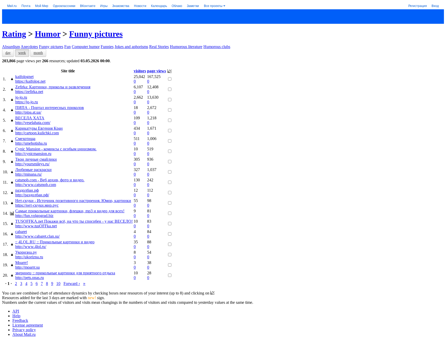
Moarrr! (21, 262)
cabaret (21, 231)
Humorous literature (186, 46)
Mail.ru (12, 5)
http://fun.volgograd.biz (34, 215)
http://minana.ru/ (28, 174)
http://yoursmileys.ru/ (32, 164)
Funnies (107, 46)
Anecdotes (29, 46)
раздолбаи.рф (27, 190)
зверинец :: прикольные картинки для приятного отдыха (65, 273)
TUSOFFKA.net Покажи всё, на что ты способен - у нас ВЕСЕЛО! (74, 221)
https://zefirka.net (29, 91)
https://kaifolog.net (30, 81)
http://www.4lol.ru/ (30, 246)
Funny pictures (96, 33)
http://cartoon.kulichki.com (37, 133)
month (38, 53)
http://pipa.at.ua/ (28, 112)
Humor (47, 33)
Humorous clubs (216, 46)
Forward (71, 283)
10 (58, 283)
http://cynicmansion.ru (33, 153)
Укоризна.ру (26, 252)
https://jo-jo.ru (26, 102)
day (8, 53)
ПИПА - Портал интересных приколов (49, 107)
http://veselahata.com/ (32, 122)
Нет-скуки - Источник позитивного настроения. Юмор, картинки (73, 200)
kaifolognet (24, 76)
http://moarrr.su (27, 267)
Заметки (193, 5)
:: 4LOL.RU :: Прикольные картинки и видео (54, 242)
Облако (177, 5)
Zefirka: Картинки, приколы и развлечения (52, 87)
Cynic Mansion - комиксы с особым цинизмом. (56, 149)
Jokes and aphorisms (131, 46)
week (22, 53)
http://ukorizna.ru (29, 257)
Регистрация (417, 5)
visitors (140, 71)
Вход (435, 5)
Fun (67, 46)
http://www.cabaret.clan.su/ (37, 236)
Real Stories (159, 46)
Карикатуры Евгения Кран (39, 128)
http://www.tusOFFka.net (36, 226)
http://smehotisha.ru (31, 143)
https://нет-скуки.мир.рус (37, 205)
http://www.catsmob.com (35, 184)
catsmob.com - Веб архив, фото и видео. (49, 180)
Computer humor (86, 46)
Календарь (159, 5)
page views (156, 71)
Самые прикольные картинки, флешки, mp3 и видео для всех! (69, 211)
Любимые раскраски (33, 169)
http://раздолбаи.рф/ (32, 195)
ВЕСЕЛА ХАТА (29, 118)
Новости (140, 5)
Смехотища (25, 138)
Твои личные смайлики (36, 159)
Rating (14, 33)
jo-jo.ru (21, 97)
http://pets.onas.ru (29, 277)
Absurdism (11, 46)
